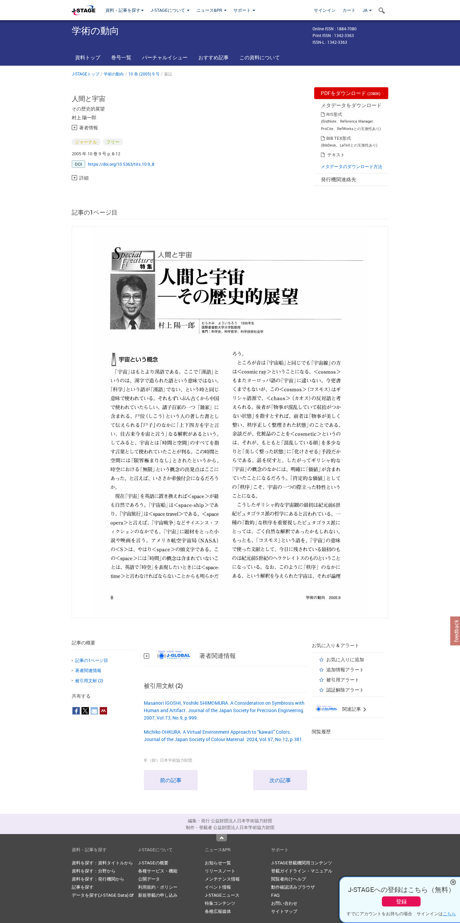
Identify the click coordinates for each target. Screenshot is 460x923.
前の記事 (171, 780)
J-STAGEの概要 (153, 863)
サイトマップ (284, 911)
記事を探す (83, 887)
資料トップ (87, 57)
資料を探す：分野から (94, 871)
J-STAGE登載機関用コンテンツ (301, 863)
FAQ (275, 895)
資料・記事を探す (122, 10)
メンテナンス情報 (222, 879)
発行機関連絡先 (338, 179)
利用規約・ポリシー (157, 887)
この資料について (259, 57)
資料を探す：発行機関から (98, 879)
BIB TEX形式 (338, 138)
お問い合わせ (284, 903)
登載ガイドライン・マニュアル (301, 871)
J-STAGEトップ (85, 73)
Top (221, 837)
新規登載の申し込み (157, 895)
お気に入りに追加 (345, 659)
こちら (449, 914)
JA (365, 10)
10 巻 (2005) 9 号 (144, 73)
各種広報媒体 (218, 911)
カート (349, 10)
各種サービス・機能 (157, 871)
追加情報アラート (345, 669)
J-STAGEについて (168, 10)
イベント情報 (218, 887)
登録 (401, 901)
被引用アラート (342, 679)
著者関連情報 (88, 670)
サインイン (325, 10)
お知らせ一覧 (218, 863)
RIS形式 (334, 114)
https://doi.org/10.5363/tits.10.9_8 (121, 164)
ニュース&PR (209, 10)
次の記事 (280, 780)
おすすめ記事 (213, 57)
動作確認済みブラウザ (293, 887)
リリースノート (220, 871)
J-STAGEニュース (222, 895)
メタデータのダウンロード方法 (351, 166)
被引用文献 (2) (89, 680)
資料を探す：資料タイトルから (102, 863)
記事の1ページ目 (91, 660)
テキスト (336, 155)
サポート (242, 10)
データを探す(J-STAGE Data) (100, 895)
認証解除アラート (345, 690)
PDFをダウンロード (351, 93)
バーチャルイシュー (165, 57)
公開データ (149, 879)
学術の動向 (114, 73)
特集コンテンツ (220, 903)
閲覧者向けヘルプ (288, 879)
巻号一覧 (121, 57)
